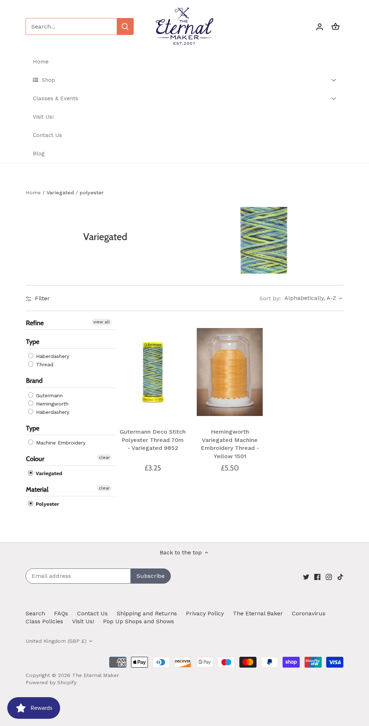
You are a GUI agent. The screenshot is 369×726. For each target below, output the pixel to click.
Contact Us (92, 613)
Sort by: (270, 298)
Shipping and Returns (147, 613)
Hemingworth (51, 404)
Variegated (48, 473)
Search (35, 613)
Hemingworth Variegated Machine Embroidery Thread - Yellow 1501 (230, 443)
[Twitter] (306, 576)
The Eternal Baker (258, 613)
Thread (43, 365)
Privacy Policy (205, 613)
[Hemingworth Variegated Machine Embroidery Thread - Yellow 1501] (230, 372)
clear (104, 457)
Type (32, 342)
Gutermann (48, 395)
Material (37, 489)
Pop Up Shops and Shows (138, 621)
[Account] (320, 26)
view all (101, 321)
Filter (41, 298)
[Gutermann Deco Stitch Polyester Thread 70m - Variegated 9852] (153, 372)
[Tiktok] (340, 576)
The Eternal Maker (95, 675)
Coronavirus (308, 613)
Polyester (46, 504)
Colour (35, 459)
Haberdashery (51, 356)
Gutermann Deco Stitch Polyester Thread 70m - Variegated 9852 (153, 439)
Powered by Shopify (51, 682)
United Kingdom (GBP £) (56, 641)
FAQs (61, 613)
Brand (34, 381)
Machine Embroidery (59, 443)
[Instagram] (329, 576)
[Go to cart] (335, 26)
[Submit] (125, 26)
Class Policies (44, 621)
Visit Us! (83, 621)
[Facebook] (317, 576)
